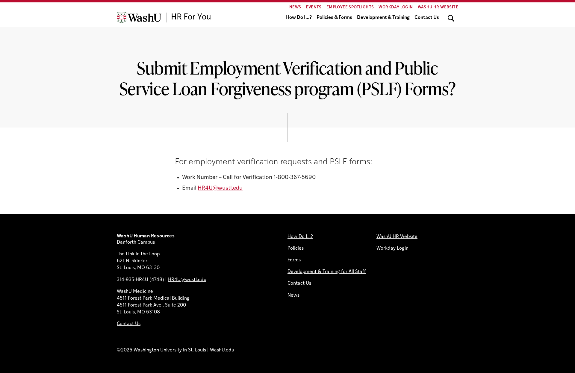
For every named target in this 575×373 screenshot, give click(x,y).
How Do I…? (299, 17)
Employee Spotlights (350, 7)
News (295, 7)
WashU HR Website (438, 7)
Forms (294, 260)
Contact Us (426, 17)
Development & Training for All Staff (327, 271)
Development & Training (383, 17)
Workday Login (396, 7)
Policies (296, 248)
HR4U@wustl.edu (220, 188)
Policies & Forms (334, 17)
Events (313, 7)
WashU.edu (222, 350)
